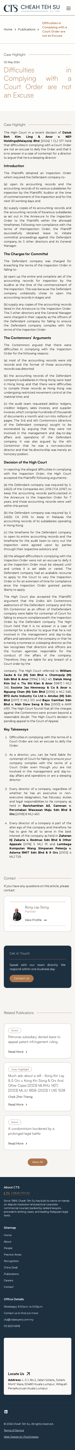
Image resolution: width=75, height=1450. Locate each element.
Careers (8, 1280)
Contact (9, 1287)
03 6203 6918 (12, 1326)
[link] (37, 1041)
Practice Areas (12, 1254)
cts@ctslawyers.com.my (18, 1319)
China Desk (11, 1267)
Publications (11, 1274)
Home (8, 1235)
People (8, 1248)
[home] (32, 8)
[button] (67, 8)
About (7, 1241)
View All (37, 1162)
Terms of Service (14, 1430)
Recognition (11, 1261)
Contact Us (21, 978)
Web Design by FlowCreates (21, 1436)
